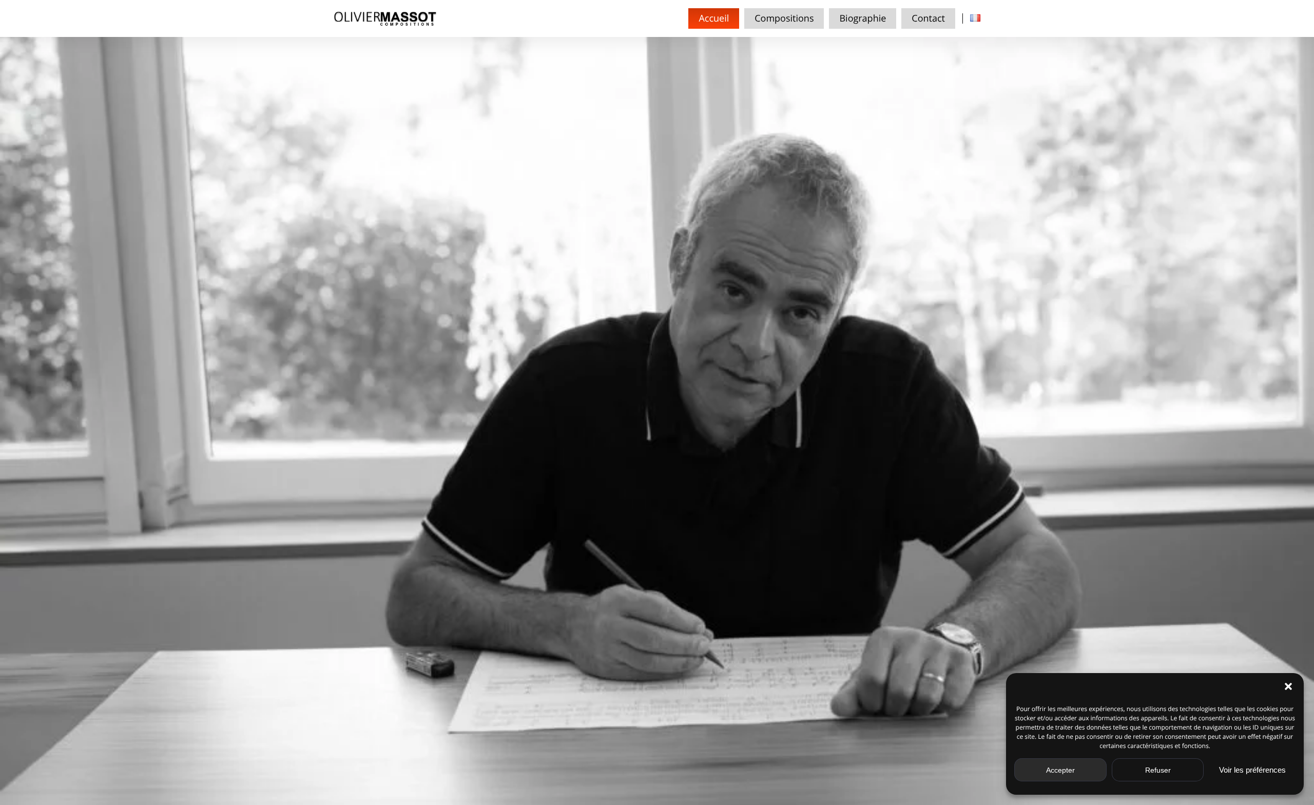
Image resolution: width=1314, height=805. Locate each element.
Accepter (1060, 770)
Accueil (714, 18)
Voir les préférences (1252, 769)
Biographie (862, 18)
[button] (1288, 686)
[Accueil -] (385, 18)
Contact (928, 18)
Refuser (1158, 770)
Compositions (784, 18)
